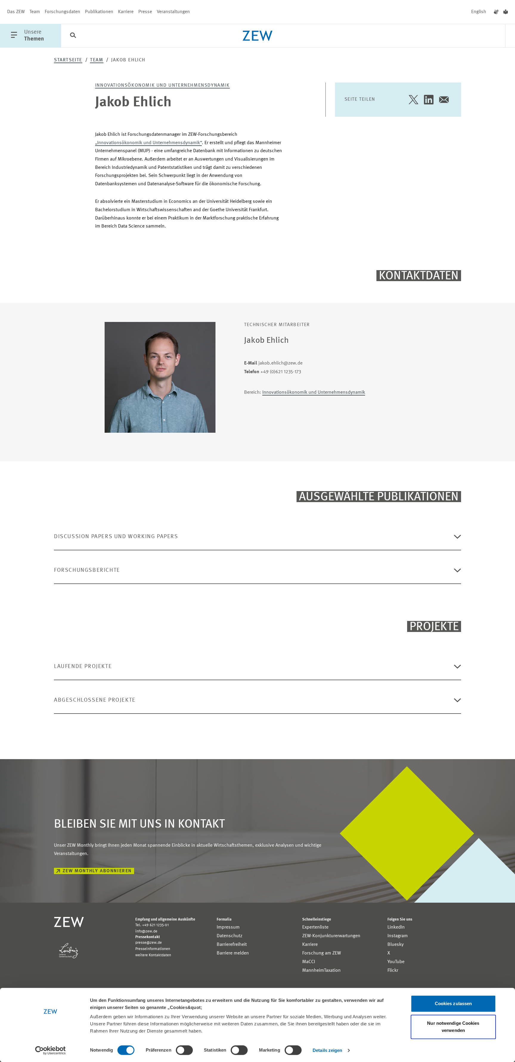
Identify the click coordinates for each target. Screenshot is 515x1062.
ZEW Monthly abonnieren (97, 871)
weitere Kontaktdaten (153, 955)
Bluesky (395, 944)
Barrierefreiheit (232, 944)
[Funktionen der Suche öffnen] (73, 36)
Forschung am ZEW (321, 953)
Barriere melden (233, 953)
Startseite (68, 60)
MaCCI (308, 962)
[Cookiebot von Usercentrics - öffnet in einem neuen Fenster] (50, 1050)
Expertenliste (315, 927)
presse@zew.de (148, 943)
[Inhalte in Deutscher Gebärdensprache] (496, 12)
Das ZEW (16, 12)
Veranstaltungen (173, 12)
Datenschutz (229, 936)
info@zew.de (146, 931)
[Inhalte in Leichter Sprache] (505, 12)
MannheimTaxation (321, 970)
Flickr (392, 970)
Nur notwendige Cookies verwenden (453, 1027)
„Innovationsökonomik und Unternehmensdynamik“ (148, 143)
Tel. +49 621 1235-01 (152, 925)
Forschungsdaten (62, 12)
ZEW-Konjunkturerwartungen (331, 936)
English (478, 12)
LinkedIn (396, 927)
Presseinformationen (152, 949)
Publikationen (99, 12)
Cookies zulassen (453, 1003)
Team (35, 12)
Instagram (397, 936)
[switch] (184, 1050)
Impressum (228, 927)
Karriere (126, 12)
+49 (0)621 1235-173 (272, 372)
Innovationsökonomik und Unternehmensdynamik (162, 85)
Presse (145, 12)
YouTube (395, 962)
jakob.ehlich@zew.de (273, 363)
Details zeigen (327, 1050)
